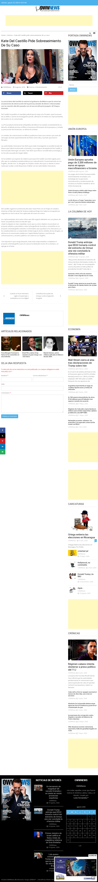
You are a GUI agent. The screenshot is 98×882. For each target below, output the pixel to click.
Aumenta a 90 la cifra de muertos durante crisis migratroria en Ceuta (80, 274)
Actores (10, 35)
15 (89, 826)
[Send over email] (2, 451)
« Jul (80, 846)
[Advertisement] (49, 20)
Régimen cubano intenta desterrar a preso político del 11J (82, 667)
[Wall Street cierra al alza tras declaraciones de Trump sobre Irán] (82, 346)
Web (3, 384)
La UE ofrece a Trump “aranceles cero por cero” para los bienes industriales (82, 201)
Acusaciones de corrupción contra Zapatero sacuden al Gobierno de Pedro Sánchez (80, 717)
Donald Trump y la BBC (85, 575)
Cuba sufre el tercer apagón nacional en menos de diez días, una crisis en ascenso (82, 694)
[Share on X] (2, 435)
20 (80, 831)
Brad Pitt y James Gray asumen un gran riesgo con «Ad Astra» (32, 354)
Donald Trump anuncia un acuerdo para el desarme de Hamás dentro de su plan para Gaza (82, 285)
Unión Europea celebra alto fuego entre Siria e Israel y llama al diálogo (82, 191)
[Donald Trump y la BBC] (72, 576)
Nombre (4, 375)
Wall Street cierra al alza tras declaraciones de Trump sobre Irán (81, 363)
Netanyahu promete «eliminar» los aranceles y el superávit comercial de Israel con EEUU (81, 422)
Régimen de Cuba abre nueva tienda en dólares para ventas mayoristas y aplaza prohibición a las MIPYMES (82, 411)
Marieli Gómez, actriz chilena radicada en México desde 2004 (53, 354)
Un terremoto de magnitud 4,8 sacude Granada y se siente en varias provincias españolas (53, 792)
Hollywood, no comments (84, 564)
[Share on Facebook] (2, 430)
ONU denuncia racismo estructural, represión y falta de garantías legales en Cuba (82, 728)
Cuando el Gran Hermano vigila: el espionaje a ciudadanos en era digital (19, 295)
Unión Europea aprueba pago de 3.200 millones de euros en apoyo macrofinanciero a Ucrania (82, 164)
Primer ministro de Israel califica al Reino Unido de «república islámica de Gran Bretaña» (53, 838)
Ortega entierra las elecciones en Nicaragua (81, 536)
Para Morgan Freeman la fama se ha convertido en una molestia (10, 354)
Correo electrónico (40, 375)
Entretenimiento (41, 87)
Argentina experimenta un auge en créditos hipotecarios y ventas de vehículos (80, 387)
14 (85, 826)
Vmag (53, 880)
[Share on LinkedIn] (2, 446)
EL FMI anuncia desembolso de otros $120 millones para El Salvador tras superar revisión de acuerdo (81, 399)
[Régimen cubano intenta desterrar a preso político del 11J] (82, 650)
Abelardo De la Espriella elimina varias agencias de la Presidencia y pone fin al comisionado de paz (82, 705)
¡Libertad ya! (83, 551)
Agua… (81, 588)
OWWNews (7, 87)
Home (3, 35)
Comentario (6, 393)
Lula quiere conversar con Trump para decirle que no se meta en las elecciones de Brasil (53, 860)
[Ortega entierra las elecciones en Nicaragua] (82, 520)
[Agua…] (72, 590)
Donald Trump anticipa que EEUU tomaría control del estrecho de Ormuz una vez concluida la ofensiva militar (82, 248)
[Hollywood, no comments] (72, 564)
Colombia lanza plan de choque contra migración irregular (45, 295)
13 (80, 826)
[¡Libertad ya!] (72, 553)
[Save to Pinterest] (2, 441)
